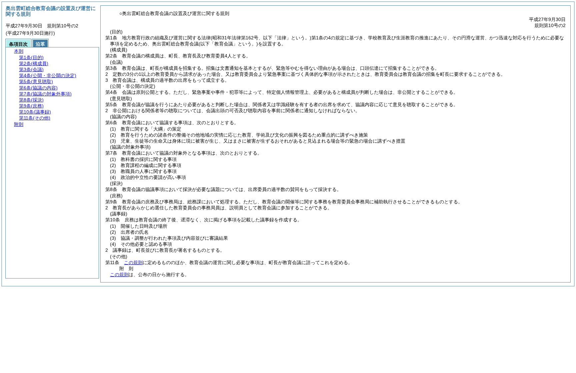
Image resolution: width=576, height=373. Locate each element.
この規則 (133, 262)
